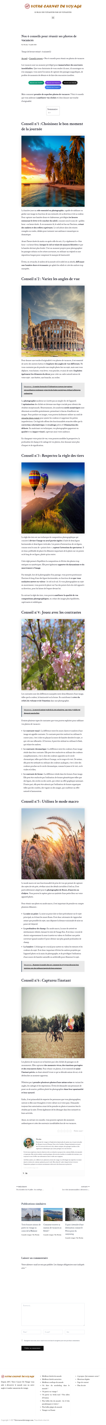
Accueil (24, 58)
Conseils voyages (36, 58)
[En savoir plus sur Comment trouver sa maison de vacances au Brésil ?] (53, 1214)
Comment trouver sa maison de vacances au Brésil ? (52, 1227)
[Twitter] (23, 1173)
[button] (53, 17)
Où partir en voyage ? (50, 1391)
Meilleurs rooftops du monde (52, 1382)
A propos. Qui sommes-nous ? (88, 1376)
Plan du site (81, 1385)
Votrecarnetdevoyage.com (23, 1420)
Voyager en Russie (48, 1410)
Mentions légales (83, 1379)
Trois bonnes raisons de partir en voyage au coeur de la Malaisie (31, 1227)
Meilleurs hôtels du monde (52, 1376)
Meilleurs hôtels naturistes (51, 1379)
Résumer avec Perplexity (53, 82)
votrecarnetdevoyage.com (31, 1168)
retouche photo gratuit (30, 418)
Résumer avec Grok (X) (70, 82)
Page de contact (83, 1382)
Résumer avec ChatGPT (36, 82)
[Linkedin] (26, 1173)
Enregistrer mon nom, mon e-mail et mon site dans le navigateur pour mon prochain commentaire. (52, 1341)
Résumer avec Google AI (53, 87)
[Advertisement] (53, 1287)
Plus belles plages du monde (52, 1407)
